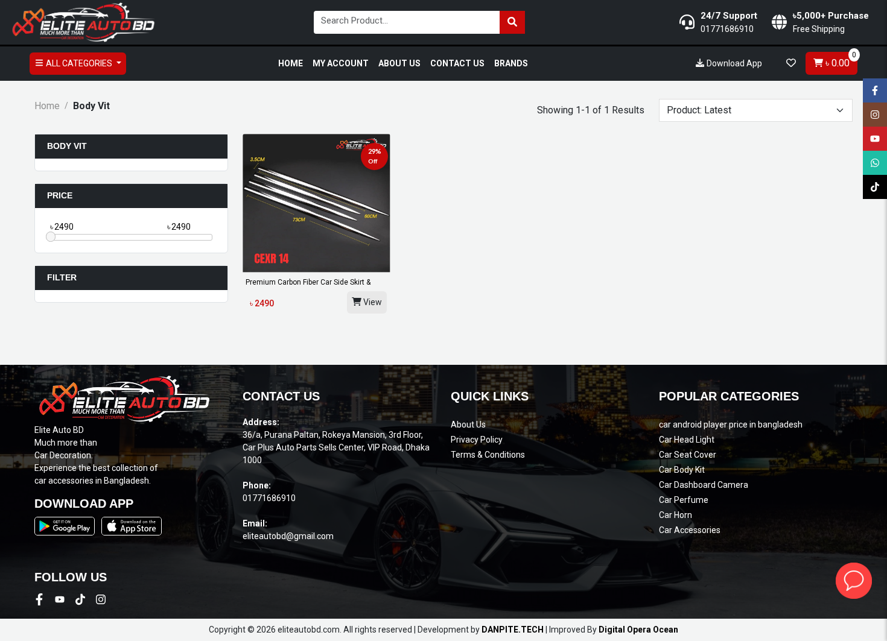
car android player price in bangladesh (731, 424)
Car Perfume (683, 500)
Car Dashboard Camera (703, 485)
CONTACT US (457, 63)
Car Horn (675, 515)
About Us (468, 424)
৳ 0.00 (839, 60)
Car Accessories (689, 530)
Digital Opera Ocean (638, 629)
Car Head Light (686, 439)
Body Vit (67, 146)
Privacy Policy (477, 439)
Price (59, 195)
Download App (733, 63)
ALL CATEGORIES (79, 63)
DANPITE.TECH (513, 629)
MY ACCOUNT (341, 63)
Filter (62, 277)
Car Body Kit (682, 470)
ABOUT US (399, 63)
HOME (290, 63)
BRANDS (511, 63)
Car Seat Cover (687, 454)
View (371, 302)
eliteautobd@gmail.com (288, 536)
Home (47, 106)
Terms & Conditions (488, 454)
